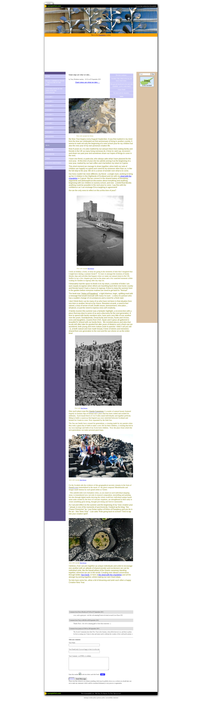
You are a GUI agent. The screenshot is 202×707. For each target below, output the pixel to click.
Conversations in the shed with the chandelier (54, 90)
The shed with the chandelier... (121, 93)
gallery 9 (49, 132)
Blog (48, 145)
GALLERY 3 (49, 105)
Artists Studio (121, 89)
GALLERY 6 (49, 119)
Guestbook (50, 154)
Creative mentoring (53, 163)
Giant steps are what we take (86, 82)
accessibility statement (112, 698)
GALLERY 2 (49, 101)
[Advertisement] (101, 54)
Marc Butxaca (91, 268)
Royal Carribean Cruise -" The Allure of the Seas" (55, 82)
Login (48, 3)
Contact (49, 167)
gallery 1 (49, 97)
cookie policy (92, 698)
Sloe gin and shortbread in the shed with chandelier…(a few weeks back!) (121, 85)
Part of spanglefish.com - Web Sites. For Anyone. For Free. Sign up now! (101, 693)
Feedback (49, 150)
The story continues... (122, 75)
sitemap (86, 698)
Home (48, 76)
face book (85, 575)
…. (98, 82)
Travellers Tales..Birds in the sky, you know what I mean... (121, 80)
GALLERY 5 (49, 114)
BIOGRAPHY (50, 136)
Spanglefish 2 (102, 35)
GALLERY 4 (49, 110)
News (48, 141)
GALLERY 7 (49, 123)
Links (48, 158)
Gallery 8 (49, 128)
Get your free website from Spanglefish (146, 6)
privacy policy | (101, 698)
